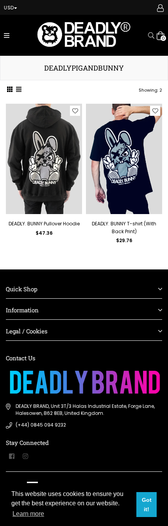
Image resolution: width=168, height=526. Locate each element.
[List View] (19, 90)
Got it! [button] (147, 504)
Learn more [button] (28, 513)
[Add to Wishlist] (75, 111)
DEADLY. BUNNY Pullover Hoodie (44, 223)
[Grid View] (10, 90)
